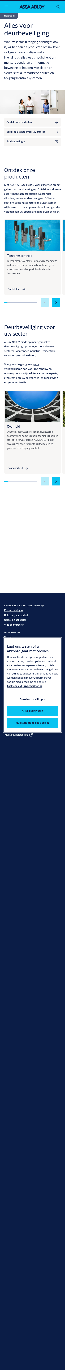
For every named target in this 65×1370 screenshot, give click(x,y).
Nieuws (8, 637)
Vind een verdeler (14, 624)
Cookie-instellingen (32, 699)
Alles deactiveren (32, 711)
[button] (9, 15)
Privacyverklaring (32, 686)
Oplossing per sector (15, 619)
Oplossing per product (16, 615)
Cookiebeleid (14, 686)
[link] (32, 122)
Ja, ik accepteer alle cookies (33, 723)
